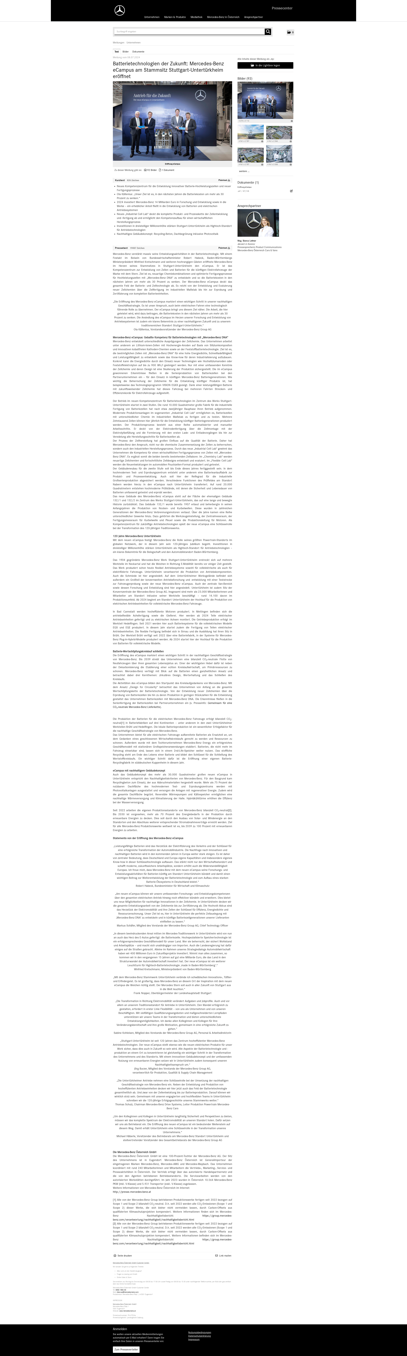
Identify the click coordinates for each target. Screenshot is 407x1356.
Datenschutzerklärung (199, 1336)
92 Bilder (152, 170)
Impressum (194, 1339)
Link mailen (225, 1255)
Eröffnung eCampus (172, 164)
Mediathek (197, 17)
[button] (290, 32)
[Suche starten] (268, 32)
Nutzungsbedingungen (199, 1332)
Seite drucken (125, 1255)
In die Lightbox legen (267, 65)
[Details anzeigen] (292, 121)
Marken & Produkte (175, 17)
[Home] (118, 10)
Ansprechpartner (253, 17)
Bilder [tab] (126, 51)
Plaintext (223, 180)
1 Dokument (168, 170)
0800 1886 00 (121, 1290)
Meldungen (118, 42)
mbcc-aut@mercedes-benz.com (127, 1292)
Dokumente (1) (248, 182)
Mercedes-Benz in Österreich (223, 17)
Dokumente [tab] (138, 51)
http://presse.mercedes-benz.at (132, 1192)
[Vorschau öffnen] (172, 121)
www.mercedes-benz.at (127, 1311)
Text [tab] (117, 51)
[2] (229, 810)
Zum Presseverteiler (126, 1349)
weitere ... (244, 171)
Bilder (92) (245, 78)
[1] (122, 723)
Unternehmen (151, 17)
